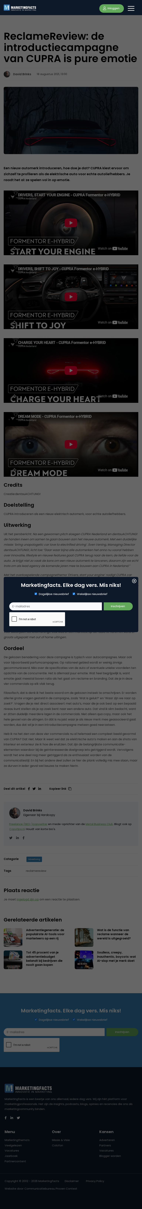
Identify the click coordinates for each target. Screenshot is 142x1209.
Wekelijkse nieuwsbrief (92, 594)
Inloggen (113, 8)
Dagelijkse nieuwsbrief (54, 594)
